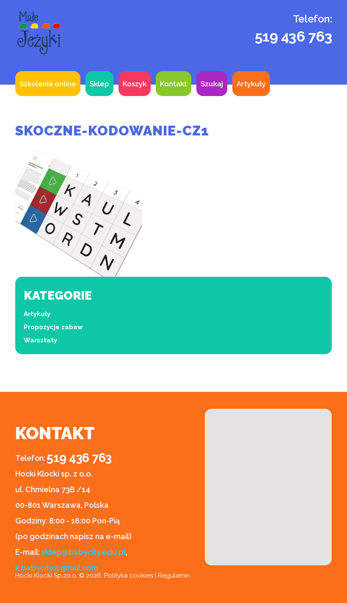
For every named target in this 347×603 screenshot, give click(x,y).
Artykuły (251, 84)
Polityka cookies (128, 575)
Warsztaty (40, 340)
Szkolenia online (47, 84)
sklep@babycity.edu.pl (83, 552)
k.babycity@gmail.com (56, 567)
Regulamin (174, 575)
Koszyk (134, 84)
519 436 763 (293, 36)
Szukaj (212, 84)
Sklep (99, 84)
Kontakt (173, 84)
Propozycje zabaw (53, 327)
